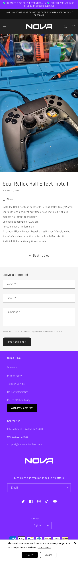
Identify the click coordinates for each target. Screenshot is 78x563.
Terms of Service (16, 383)
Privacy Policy (14, 375)
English (37, 525)
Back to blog (41, 255)
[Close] (75, 543)
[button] (5, 27)
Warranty (12, 367)
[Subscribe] (67, 488)
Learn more (44, 547)
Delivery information (17, 392)
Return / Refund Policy (18, 400)
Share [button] (10, 199)
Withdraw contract (22, 408)
